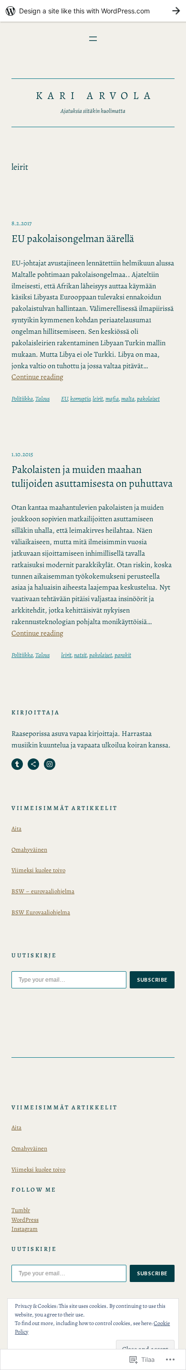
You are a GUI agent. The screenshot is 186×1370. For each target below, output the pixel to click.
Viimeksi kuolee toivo (38, 870)
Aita (16, 828)
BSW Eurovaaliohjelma (40, 912)
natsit (80, 655)
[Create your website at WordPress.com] (93, 11)
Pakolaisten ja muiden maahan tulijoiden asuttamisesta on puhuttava (92, 476)
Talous (42, 399)
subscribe (152, 980)
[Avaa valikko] (93, 38)
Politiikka (22, 399)
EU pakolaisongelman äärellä (72, 239)
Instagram (24, 1229)
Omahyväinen (29, 849)
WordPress (25, 1220)
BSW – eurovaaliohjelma (42, 891)
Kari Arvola (95, 95)
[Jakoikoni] (33, 764)
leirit (98, 399)
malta (127, 399)
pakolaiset (148, 399)
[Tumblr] (17, 764)
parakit (122, 655)
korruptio (80, 399)
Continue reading (37, 377)
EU (64, 399)
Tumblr (20, 1210)
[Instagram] (49, 764)
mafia (112, 399)
